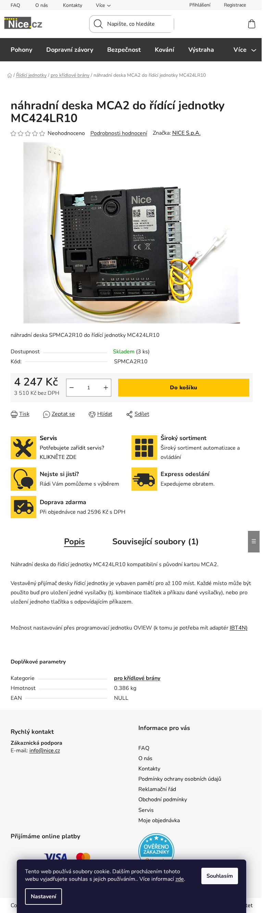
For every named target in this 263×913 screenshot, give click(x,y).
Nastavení (43, 896)
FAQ (15, 5)
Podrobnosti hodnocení (118, 133)
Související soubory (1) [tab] (155, 541)
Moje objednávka (159, 820)
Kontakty (72, 5)
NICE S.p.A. (186, 133)
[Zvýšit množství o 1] (106, 387)
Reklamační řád (157, 789)
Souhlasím (219, 876)
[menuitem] (21, 49)
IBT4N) (239, 628)
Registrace (235, 5)
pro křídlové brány (137, 678)
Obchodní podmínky (162, 799)
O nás (41, 5)
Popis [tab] (74, 541)
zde (179, 879)
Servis (146, 810)
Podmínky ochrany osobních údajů (179, 779)
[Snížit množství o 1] (71, 387)
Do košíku (183, 387)
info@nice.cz (44, 750)
